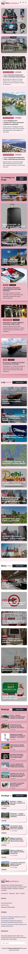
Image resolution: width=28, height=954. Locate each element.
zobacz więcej (22, 178)
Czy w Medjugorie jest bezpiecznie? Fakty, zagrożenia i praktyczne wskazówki (14, 122)
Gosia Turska (5, 905)
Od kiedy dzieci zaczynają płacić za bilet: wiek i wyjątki (14, 697)
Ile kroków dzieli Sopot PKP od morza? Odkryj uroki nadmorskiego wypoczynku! (16, 756)
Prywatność (4, 893)
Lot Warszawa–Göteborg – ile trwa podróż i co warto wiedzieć (14, 462)
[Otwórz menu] (20, 2)
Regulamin (12, 893)
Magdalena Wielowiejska (8, 907)
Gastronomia (7, 319)
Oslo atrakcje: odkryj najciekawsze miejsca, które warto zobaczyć (16, 827)
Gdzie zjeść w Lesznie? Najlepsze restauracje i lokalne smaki (13, 323)
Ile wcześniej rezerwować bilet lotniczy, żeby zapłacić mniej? (13, 622)
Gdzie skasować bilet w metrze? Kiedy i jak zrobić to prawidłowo (12, 640)
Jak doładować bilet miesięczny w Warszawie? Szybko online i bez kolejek (14, 604)
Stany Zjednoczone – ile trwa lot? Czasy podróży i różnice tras (13, 437)
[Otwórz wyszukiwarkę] (23, 2)
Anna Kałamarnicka (6, 903)
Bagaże (5, 16)
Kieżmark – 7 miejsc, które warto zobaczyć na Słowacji (12, 41)
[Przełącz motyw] (25, 2)
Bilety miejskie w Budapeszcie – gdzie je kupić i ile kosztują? (14, 669)
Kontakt (22, 893)
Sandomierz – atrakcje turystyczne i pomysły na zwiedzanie (17, 815)
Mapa (17, 893)
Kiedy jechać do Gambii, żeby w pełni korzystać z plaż (17, 746)
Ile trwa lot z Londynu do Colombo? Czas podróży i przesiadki (14, 363)
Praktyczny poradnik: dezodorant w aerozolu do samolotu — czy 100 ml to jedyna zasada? (17, 736)
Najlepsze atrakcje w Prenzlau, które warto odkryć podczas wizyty (17, 839)
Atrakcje (5, 37)
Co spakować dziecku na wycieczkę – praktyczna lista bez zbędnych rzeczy (13, 21)
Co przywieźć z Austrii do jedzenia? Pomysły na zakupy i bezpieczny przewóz (13, 241)
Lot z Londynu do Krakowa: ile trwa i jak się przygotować (13, 554)
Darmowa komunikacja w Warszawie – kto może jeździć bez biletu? (13, 196)
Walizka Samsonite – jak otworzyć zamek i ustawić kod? (13, 225)
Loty (5, 359)
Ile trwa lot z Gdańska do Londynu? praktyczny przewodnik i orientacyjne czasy (14, 499)
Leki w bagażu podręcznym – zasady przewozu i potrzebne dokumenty (12, 289)
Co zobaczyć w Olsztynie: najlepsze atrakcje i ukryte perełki (17, 864)
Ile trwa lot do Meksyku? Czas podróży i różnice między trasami (13, 418)
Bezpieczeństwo (8, 72)
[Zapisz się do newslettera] (25, 943)
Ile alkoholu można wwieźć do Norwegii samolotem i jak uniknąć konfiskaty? (17, 727)
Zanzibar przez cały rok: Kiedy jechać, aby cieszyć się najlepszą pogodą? (17, 775)
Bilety (4, 580)
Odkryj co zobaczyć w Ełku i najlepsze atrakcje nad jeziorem (17, 852)
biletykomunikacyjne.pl (14, 948)
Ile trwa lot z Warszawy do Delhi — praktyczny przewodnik (13, 483)
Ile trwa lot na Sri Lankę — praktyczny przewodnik (11, 520)
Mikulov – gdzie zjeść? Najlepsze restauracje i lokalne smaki (13, 261)
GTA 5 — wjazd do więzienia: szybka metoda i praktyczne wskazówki (17, 717)
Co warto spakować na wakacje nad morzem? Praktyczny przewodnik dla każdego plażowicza (17, 766)
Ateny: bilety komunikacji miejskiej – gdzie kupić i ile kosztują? (12, 585)
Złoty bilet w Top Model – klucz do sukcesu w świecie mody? (17, 784)
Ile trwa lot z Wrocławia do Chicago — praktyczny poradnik (13, 537)
